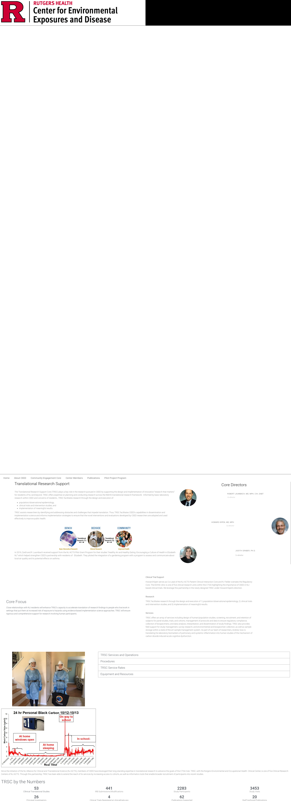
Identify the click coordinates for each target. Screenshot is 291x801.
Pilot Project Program (115, 478)
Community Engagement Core (46, 478)
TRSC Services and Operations (119, 655)
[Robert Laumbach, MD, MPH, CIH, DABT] (188, 490)
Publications (93, 478)
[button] (194, 655)
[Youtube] (225, 10)
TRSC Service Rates (112, 667)
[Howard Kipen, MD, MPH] (280, 519)
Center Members (74, 478)
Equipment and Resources (116, 674)
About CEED (20, 478)
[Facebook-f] (218, 10)
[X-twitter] (210, 10)
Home (6, 478)
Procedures (107, 661)
